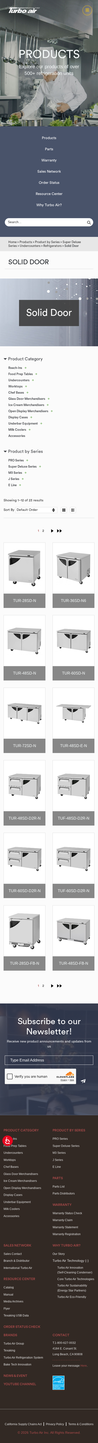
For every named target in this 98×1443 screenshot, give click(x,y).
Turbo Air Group (14, 1343)
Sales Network (49, 171)
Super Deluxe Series (22, 466)
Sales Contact (13, 1254)
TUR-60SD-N (73, 673)
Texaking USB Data (16, 1315)
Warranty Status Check (67, 1213)
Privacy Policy (55, 1424)
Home (12, 242)
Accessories (16, 435)
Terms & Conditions (80, 1424)
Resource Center (49, 194)
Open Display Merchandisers (28, 411)
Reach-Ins (15, 367)
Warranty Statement (65, 1227)
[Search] (89, 222)
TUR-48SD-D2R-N (25, 818)
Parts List (58, 1186)
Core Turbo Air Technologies (75, 1279)
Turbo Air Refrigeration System (23, 1357)
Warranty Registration (67, 1234)
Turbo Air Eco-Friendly (71, 1297)
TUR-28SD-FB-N (24, 963)
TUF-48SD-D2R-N (73, 818)
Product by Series (47, 242)
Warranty (49, 160)
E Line (12, 485)
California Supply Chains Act (23, 1424)
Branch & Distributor (16, 1260)
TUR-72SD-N (24, 746)
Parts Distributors (64, 1193)
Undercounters (30, 245)
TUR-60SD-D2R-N (25, 891)
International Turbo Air (18, 1268)
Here (83, 1365)
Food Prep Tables (20, 374)
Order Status (49, 183)
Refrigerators (52, 245)
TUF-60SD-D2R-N (73, 891)
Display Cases (18, 417)
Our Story (59, 1254)
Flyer (7, 1308)
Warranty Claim (63, 1220)
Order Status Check (22, 1327)
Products (49, 138)
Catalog (9, 1287)
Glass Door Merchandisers (26, 398)
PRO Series (16, 460)
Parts (49, 149)
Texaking (9, 1350)
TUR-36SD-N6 (73, 601)
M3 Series (15, 472)
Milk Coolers (17, 429)
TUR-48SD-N (24, 673)
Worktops (15, 386)
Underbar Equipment (23, 423)
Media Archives (13, 1301)
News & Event (15, 1376)
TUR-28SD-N (24, 601)
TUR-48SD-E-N (73, 746)
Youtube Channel (20, 1384)
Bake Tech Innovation (17, 1364)
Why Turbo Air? (49, 205)
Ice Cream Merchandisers (26, 404)
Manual (8, 1294)
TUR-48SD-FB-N (73, 963)
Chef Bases (16, 392)
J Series (13, 478)
